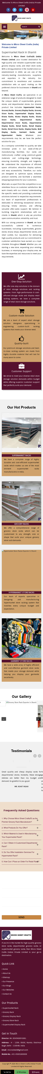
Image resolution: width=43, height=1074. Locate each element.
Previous (2, 719)
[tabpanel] (21, 716)
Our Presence (8, 981)
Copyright (6, 1064)
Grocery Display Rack (11, 1016)
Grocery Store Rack (10, 1020)
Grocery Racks (21, 524)
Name (5, 886)
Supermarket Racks (21, 455)
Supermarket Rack (10, 1008)
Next (37, 719)
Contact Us (7, 994)
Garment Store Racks (21, 661)
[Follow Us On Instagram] (27, 10)
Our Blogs (6, 986)
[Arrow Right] (39, 756)
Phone (5, 904)
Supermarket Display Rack (13, 1025)
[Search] (39, 26)
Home (5, 969)
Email (4, 895)
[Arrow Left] (35, 756)
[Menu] (4, 26)
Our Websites (8, 990)
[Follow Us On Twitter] (14, 10)
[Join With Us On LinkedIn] (21, 10)
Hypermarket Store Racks (21, 592)
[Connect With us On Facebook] (8, 10)
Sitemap (6, 977)
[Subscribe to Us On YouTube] (33, 10)
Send (21, 917)
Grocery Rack (8, 1012)
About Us (6, 973)
